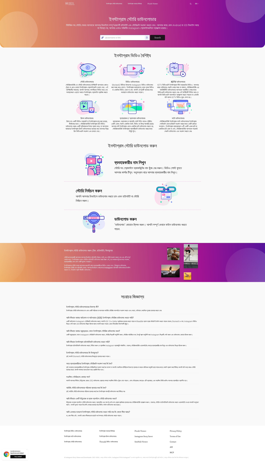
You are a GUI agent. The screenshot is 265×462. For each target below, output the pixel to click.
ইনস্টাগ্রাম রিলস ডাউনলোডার (107, 436)
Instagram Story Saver (144, 436)
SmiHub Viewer (141, 442)
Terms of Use (175, 436)
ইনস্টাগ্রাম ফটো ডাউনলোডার (72, 436)
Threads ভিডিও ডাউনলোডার (108, 442)
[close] (26, 449)
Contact (173, 442)
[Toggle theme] (191, 4)
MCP (172, 452)
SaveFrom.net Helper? (17, 453)
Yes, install (18, 456)
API (171, 447)
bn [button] (196, 4)
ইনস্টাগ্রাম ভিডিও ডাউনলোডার (73, 431)
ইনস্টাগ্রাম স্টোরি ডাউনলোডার (73, 442)
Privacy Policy (176, 431)
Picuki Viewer (153, 4)
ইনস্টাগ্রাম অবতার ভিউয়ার (135, 4)
